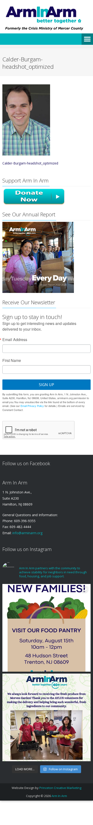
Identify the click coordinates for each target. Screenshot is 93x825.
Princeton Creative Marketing (60, 788)
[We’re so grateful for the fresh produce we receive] (46, 717)
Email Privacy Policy (32, 406)
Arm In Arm (59, 796)
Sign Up (46, 384)
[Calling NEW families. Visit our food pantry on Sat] (46, 628)
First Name (11, 360)
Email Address (14, 340)
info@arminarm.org (26, 533)
